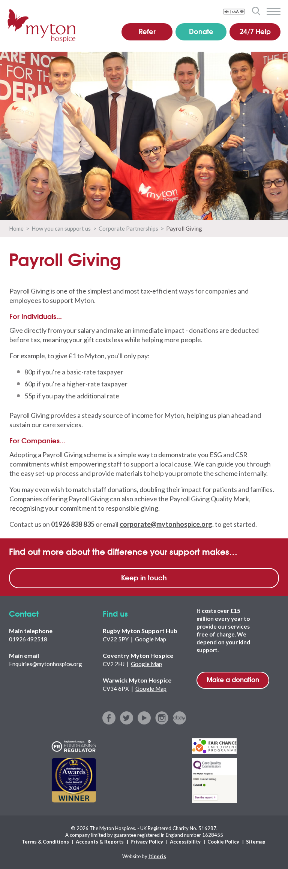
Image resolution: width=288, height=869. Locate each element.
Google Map (150, 639)
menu (273, 11)
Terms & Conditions (45, 842)
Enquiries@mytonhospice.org (45, 663)
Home (16, 228)
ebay (179, 717)
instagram (161, 717)
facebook (109, 717)
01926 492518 (28, 639)
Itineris (157, 856)
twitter (126, 717)
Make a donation (233, 679)
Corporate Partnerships (128, 228)
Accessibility (185, 842)
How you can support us (61, 228)
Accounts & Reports (100, 842)
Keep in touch (144, 577)
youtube (144, 717)
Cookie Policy (223, 842)
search (256, 11)
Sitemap (256, 842)
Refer (147, 31)
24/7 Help (255, 31)
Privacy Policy (146, 842)
